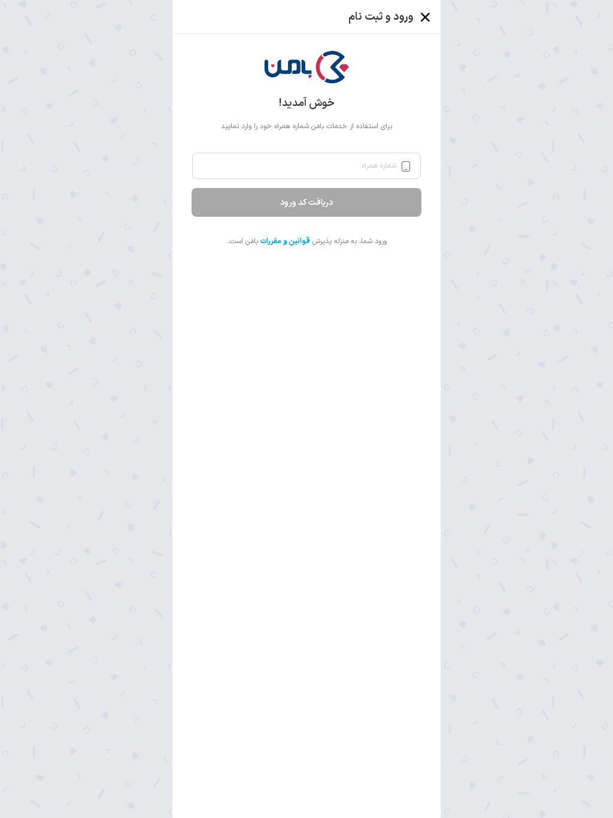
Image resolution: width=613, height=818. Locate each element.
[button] (307, 67)
